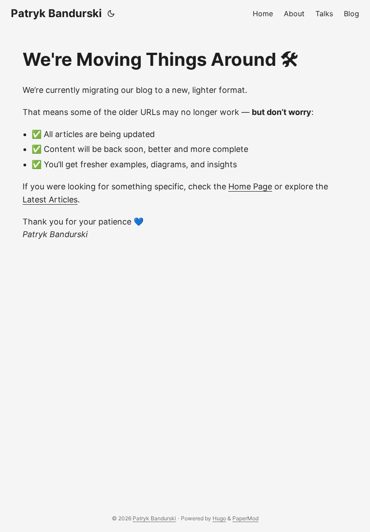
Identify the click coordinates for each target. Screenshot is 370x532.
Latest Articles (50, 199)
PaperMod (245, 518)
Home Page (250, 186)
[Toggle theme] (111, 13)
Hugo (219, 518)
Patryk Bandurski (56, 13)
